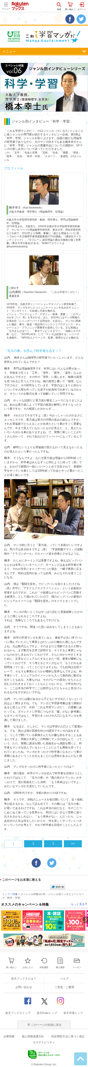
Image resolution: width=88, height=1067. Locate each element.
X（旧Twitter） (44, 1000)
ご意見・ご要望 (64, 987)
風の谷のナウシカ (62, 777)
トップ (6, 894)
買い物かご (11, 967)
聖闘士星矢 (28, 584)
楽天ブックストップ (17, 1013)
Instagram (60, 1000)
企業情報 (9, 1036)
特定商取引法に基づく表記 (68, 1036)
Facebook (27, 1000)
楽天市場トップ (73, 1013)
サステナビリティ (44, 1042)
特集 (15, 894)
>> (73, 843)
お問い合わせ (23, 987)
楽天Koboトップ (47, 1013)
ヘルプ (64, 978)
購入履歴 (60, 967)
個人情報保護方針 (33, 1036)
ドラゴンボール (22, 553)
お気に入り (27, 967)
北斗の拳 (37, 777)
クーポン (77, 967)
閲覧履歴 (44, 967)
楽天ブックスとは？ (23, 978)
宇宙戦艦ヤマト (62, 549)
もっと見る (78, 904)
